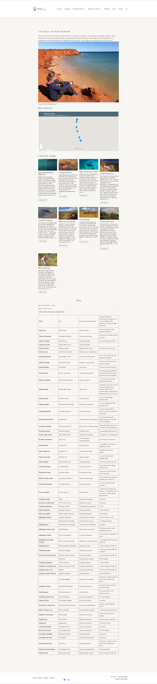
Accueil (59, 9)
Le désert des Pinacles (84, 220)
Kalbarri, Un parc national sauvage (67, 222)
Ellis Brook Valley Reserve (44, 268)
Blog (40, 678)
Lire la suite (42, 200)
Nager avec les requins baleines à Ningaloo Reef (45, 173)
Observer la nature (94, 9)
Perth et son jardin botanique (107, 222)
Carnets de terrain (78, 9)
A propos (67, 9)
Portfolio (106, 9)
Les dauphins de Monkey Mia (45, 220)
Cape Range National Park (65, 172)
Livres (114, 9)
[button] (84, 8)
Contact (120, 9)
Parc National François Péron (107, 174)
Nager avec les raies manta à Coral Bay (88, 172)
